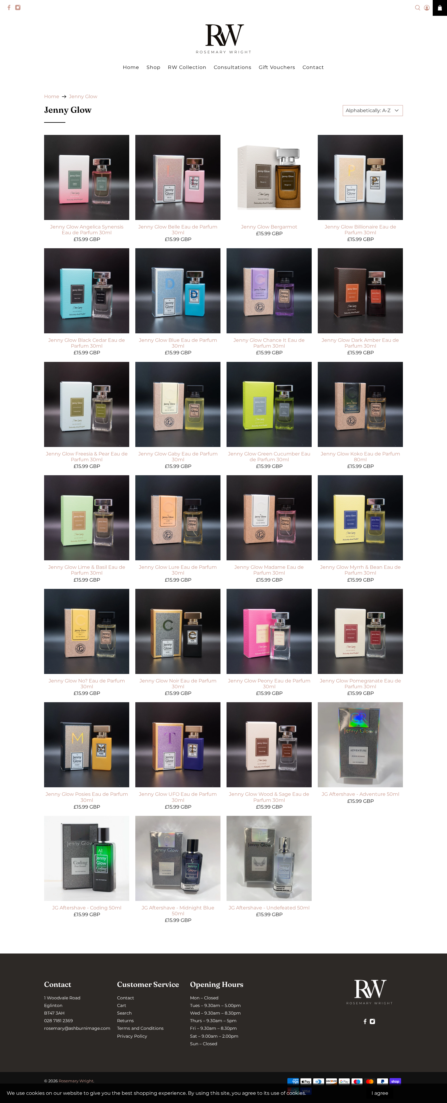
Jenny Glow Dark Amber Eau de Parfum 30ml (360, 343)
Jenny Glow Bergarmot (269, 227)
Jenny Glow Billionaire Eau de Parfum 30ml (360, 229)
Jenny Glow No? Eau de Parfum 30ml (87, 683)
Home (131, 67)
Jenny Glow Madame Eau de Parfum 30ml (269, 570)
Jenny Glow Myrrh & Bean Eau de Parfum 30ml (360, 570)
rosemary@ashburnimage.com (77, 1028)
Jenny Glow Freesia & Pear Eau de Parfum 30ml (87, 456)
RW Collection (187, 67)
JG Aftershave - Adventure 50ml (360, 794)
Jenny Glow (83, 96)
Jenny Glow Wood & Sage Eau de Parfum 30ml (269, 797)
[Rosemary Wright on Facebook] (10, 9)
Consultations (232, 67)
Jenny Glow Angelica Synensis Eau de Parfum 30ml (86, 229)
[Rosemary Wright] (223, 39)
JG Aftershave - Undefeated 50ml (269, 908)
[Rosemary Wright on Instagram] (19, 9)
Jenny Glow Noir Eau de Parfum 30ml (178, 683)
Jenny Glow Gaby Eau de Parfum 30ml (178, 456)
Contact (313, 67)
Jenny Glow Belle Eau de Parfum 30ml (177, 229)
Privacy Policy (132, 1036)
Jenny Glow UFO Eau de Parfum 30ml (178, 797)
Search (124, 1013)
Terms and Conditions (140, 1028)
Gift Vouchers (277, 67)
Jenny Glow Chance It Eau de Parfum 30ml (269, 343)
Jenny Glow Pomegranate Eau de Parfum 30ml (360, 683)
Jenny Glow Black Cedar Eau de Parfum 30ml (86, 343)
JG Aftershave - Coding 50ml (86, 908)
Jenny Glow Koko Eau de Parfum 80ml (360, 456)
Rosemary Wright (76, 1080)
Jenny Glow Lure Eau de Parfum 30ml (178, 570)
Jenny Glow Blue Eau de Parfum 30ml (178, 343)
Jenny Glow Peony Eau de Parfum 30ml (269, 683)
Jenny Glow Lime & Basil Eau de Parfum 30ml (86, 570)
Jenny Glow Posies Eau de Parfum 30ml (87, 797)
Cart (121, 1005)
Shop (154, 67)
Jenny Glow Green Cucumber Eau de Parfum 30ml (269, 456)
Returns (125, 1020)
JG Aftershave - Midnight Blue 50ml (178, 910)
